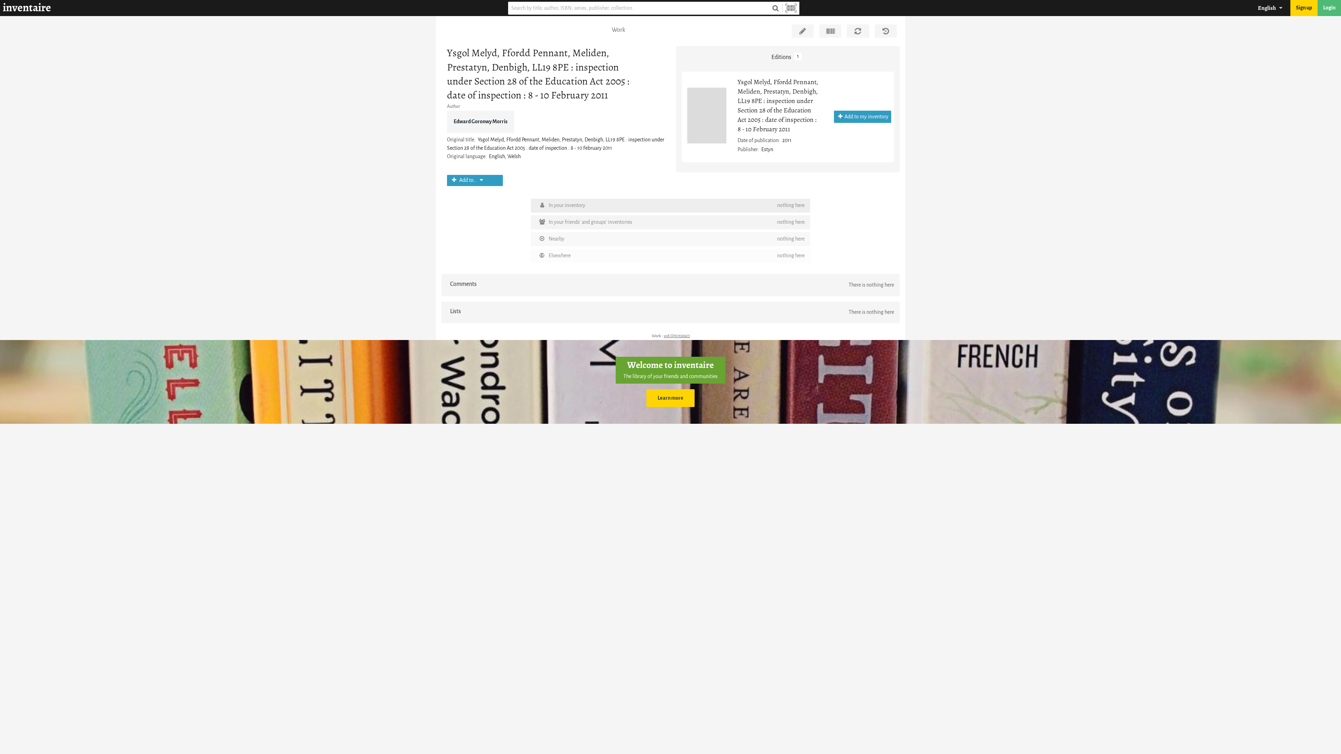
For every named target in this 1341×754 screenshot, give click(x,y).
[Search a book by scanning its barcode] (791, 8)
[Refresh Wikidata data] (858, 31)
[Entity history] (886, 31)
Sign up (1304, 8)
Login (1329, 8)
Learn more (670, 398)
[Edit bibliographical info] (803, 31)
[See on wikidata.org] (830, 31)
